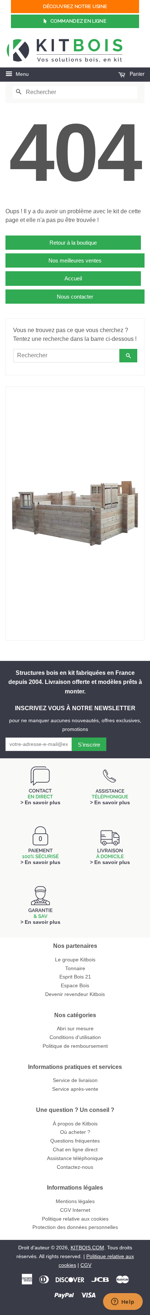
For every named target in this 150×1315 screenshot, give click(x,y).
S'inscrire (89, 745)
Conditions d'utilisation (75, 1037)
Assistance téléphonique (75, 1158)
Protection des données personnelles (75, 1227)
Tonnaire (75, 968)
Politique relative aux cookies (75, 1219)
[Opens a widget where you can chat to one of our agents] (123, 1302)
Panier (136, 73)
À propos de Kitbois (75, 1124)
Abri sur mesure (75, 1028)
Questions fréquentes (75, 1141)
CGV (85, 1265)
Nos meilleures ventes (75, 260)
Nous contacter (75, 296)
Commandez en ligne (78, 21)
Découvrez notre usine (75, 6)
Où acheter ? (75, 1132)
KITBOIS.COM (87, 1247)
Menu (21, 74)
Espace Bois (75, 985)
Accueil (73, 278)
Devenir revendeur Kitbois (75, 994)
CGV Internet (75, 1210)
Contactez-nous (75, 1167)
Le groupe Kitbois (75, 959)
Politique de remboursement (75, 1046)
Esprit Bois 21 (75, 977)
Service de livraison (75, 1080)
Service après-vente (75, 1089)
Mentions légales (75, 1201)
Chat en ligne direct (75, 1149)
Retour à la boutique (73, 243)
